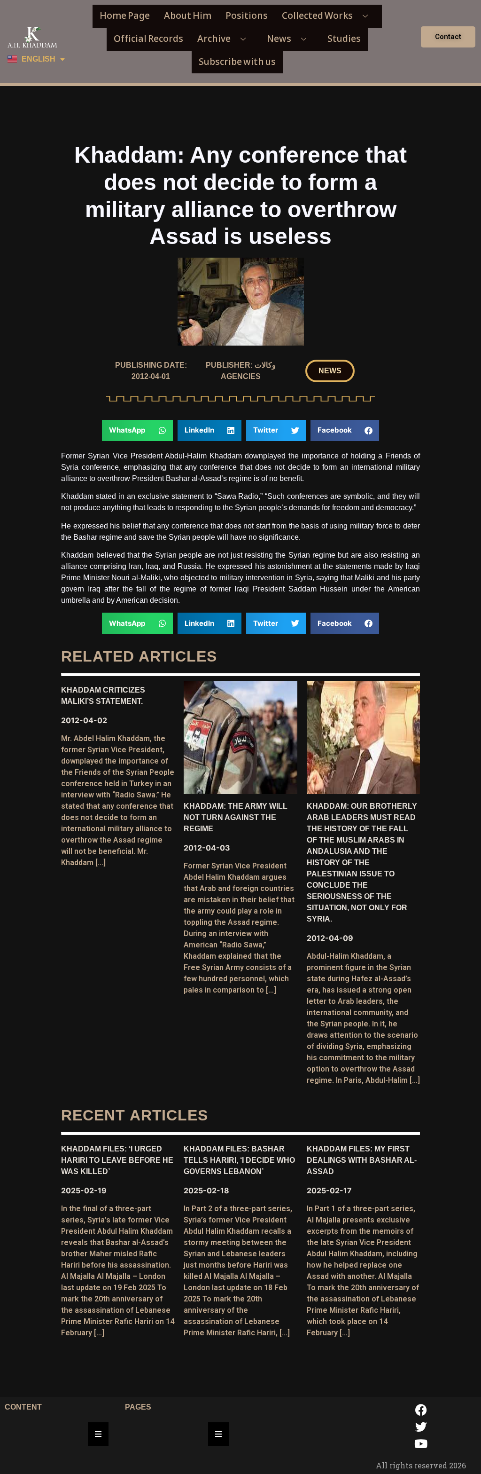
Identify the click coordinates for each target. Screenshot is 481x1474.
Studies (344, 38)
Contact (448, 36)
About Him (187, 15)
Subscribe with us (237, 62)
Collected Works (317, 15)
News (279, 38)
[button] (330, 371)
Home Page (125, 15)
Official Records (148, 38)
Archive (214, 38)
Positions (246, 15)
